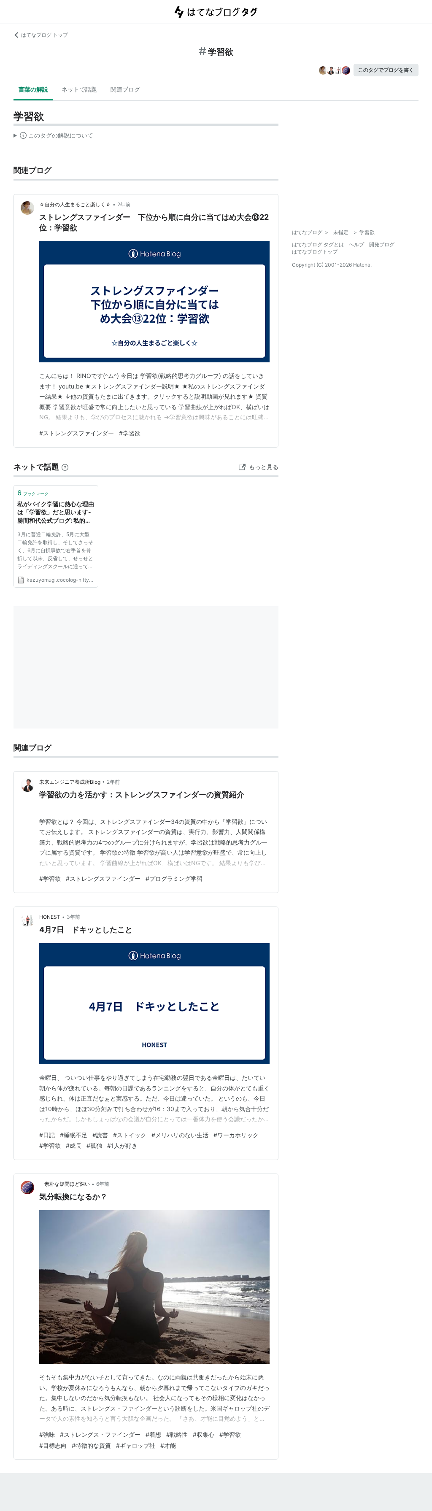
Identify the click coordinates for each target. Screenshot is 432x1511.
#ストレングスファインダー (76, 433)
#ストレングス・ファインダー (100, 1434)
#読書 (100, 1135)
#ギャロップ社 (135, 1445)
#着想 (153, 1434)
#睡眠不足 (73, 1135)
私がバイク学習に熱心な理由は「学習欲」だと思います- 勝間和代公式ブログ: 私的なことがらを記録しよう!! (55, 512)
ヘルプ (356, 244)
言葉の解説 (33, 89)
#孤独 (94, 1145)
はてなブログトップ (315, 251)
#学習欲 (129, 433)
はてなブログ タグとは (318, 244)
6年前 (102, 1184)
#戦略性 (177, 1434)
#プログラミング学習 (174, 878)
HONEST (49, 917)
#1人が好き (122, 1145)
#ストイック (129, 1135)
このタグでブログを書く (386, 70)
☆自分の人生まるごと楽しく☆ (75, 204)
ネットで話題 (79, 89)
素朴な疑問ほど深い (64, 1184)
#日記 (47, 1135)
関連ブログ (125, 89)
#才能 (168, 1445)
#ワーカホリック (236, 1135)
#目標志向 (53, 1445)
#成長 (73, 1145)
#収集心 (203, 1434)
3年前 (73, 917)
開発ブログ (381, 244)
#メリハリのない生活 (179, 1135)
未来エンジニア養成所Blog (69, 782)
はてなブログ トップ (44, 35)
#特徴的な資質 (91, 1445)
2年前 (123, 204)
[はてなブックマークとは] (65, 466)
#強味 (47, 1434)
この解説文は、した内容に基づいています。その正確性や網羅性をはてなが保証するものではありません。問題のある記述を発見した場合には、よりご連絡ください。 (53, 137)
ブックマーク (33, 492)
